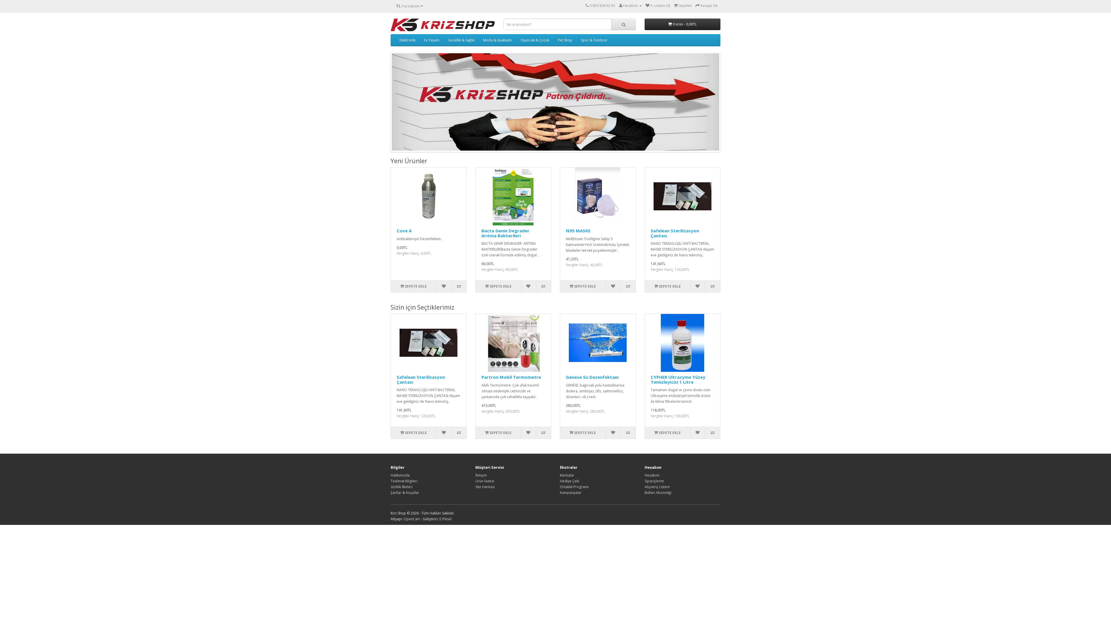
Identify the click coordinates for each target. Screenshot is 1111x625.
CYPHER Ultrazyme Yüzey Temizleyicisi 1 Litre (678, 379)
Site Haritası (485, 486)
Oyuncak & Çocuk (534, 40)
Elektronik (407, 40)
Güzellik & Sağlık (461, 40)
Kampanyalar (571, 492)
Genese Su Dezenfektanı (592, 377)
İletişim (481, 475)
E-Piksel (445, 518)
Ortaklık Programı (574, 486)
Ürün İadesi (484, 481)
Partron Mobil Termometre (511, 377)
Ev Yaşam (431, 40)
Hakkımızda (400, 475)
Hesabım (652, 475)
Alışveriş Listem (657, 486)
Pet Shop (565, 40)
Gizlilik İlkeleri (402, 486)
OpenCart (412, 518)
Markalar (567, 475)
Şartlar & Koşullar (405, 492)
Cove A (404, 231)
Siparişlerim (654, 481)
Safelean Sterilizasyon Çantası (675, 233)
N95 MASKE (578, 231)
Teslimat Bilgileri (404, 481)
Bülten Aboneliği (658, 492)
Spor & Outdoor (594, 40)
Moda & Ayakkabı (497, 40)
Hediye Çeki (569, 481)
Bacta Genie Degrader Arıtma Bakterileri (505, 233)
